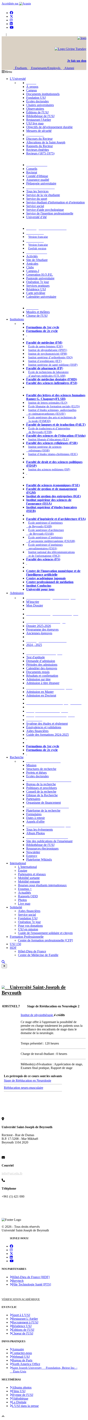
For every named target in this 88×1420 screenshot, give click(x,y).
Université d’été (36, 217)
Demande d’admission (40, 661)
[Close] (4, 966)
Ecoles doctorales (37, 776)
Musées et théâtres (38, 312)
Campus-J (32, 271)
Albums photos (22, 1387)
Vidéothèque (20, 1398)
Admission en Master (40, 691)
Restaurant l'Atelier (38, 119)
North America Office (26, 1364)
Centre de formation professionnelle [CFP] (45, 940)
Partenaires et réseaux (32, 874)
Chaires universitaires (40, 105)
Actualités (24, 892)
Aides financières (37, 731)
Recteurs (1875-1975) (40, 153)
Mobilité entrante (29, 881)
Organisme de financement (43, 802)
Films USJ (18, 1391)
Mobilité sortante (29, 878)
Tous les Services (37, 191)
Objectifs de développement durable (49, 127)
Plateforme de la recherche (43, 810)
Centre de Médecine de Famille (38, 955)
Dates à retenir (35, 818)
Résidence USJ (36, 289)
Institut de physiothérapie (37, 1015)
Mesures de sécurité (39, 130)
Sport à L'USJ (21, 1315)
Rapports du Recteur (39, 146)
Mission (31, 765)
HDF (13, 947)
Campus (31, 90)
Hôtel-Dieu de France (32, 951)
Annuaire (18, 1349)
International (18, 863)
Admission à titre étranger (42, 683)
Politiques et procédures (41, 788)
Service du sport (36, 198)
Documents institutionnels (43, 94)
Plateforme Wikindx (39, 859)
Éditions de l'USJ (37, 112)
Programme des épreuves (42, 629)
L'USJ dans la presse (25, 1406)
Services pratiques (38, 285)
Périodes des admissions (41, 664)
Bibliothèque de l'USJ (40, 116)
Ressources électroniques (42, 848)
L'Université (18, 78)
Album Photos (35, 833)
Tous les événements (39, 829)
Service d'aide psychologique (45, 209)
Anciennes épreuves (39, 633)
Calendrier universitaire (41, 296)
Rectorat (31, 172)
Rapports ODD (28, 896)
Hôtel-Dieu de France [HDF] (31, 1277)
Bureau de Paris (22, 1360)
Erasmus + (25, 889)
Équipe (22, 870)
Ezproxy (31, 856)
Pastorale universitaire (40, 278)
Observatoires (35, 108)
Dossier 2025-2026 (38, 626)
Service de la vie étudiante (43, 195)
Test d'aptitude (35, 657)
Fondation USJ (36, 97)
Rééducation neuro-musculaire (23, 1087)
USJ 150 (15, 944)
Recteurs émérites (37, 149)
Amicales (32, 263)
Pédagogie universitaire (41, 183)
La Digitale (19, 1402)
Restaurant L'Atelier (25, 1318)
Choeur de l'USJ (36, 315)
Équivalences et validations (43, 727)
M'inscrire (32, 601)
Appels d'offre (35, 821)
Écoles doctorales (37, 101)
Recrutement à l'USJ (25, 1322)
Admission (17, 593)
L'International (27, 867)
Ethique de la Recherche (42, 795)
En (3, 34)
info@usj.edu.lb (12, 1173)
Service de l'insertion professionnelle (49, 213)
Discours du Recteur (39, 138)
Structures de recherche (41, 769)
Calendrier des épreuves (41, 668)
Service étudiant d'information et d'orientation (55, 202)
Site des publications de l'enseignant (49, 841)
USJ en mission (28, 929)
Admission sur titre (38, 679)
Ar (9, 34)
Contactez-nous (22, 1353)
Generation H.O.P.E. (39, 274)
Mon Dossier (34, 605)
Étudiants (21, 68)
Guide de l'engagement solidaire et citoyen (45, 933)
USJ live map (35, 123)
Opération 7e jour (37, 282)
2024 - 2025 (34, 645)
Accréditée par (10, 3)
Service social (35, 206)
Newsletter (33, 852)
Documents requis (38, 672)
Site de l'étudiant (36, 260)
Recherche (17, 757)
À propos (32, 86)
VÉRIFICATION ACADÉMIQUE (21, 1299)
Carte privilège (35, 293)
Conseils (31, 168)
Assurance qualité (37, 179)
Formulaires (34, 814)
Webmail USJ (21, 1356)
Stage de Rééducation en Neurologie (27, 1080)
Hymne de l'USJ (22, 1395)
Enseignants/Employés (45, 68)
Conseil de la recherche (41, 791)
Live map (24, 903)
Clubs (30, 267)
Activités (32, 256)
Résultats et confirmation (42, 675)
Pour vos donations (30, 925)
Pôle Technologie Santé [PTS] (31, 1284)
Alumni (68, 68)
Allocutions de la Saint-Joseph (45, 142)
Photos (22, 900)
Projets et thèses (36, 772)
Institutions (17, 319)
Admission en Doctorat (41, 695)
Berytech (18, 1280)
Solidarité (16, 907)
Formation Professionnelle (27, 936)
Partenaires (33, 799)
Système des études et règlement (47, 723)
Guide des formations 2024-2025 (47, 734)
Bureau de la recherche (41, 784)
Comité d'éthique (37, 176)
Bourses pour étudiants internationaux (42, 885)
